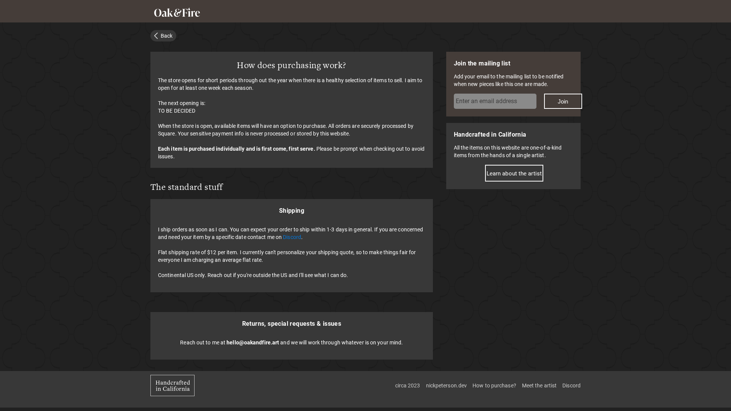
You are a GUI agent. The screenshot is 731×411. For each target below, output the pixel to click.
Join (563, 101)
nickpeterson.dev (446, 385)
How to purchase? (494, 385)
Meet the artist (539, 385)
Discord (292, 237)
